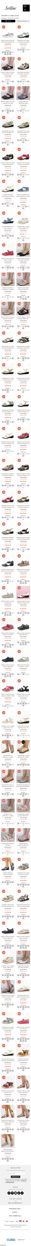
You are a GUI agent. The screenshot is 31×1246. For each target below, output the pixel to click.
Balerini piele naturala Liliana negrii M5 (7, 665)
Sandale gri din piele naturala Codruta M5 (8, 347)
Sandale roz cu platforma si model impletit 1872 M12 (7, 815)
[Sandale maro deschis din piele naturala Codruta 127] (23, 497)
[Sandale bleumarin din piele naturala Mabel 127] (23, 896)
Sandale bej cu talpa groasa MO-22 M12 (23, 756)
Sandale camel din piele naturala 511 (23, 1059)
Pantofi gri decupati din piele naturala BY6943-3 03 (23, 785)
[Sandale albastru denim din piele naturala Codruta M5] (23, 93)
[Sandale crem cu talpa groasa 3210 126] (8, 717)
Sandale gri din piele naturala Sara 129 (8, 379)
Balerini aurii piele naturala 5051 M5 (23, 288)
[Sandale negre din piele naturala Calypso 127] (23, 465)
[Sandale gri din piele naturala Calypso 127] (23, 122)
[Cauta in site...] (25, 13)
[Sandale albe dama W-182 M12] (8, 835)
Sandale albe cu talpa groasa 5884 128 (23, 227)
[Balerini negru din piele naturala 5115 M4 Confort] (8, 93)
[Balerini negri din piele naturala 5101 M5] (8, 64)
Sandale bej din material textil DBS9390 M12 (7, 1150)
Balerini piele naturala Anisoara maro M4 (23, 570)
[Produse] (25, 6)
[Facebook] (9, 1193)
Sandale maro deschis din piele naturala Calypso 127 (7, 474)
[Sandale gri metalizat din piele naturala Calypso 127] (23, 64)
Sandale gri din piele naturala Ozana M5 (23, 41)
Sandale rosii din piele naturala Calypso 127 (23, 442)
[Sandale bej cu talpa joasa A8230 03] (23, 1112)
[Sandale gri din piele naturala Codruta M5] (8, 338)
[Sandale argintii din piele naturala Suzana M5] (23, 987)
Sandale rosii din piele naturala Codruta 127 (7, 506)
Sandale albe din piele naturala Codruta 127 (7, 442)
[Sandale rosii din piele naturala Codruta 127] (8, 497)
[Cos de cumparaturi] (25, 9)
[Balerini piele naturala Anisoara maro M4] (23, 561)
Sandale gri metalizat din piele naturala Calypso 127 (23, 73)
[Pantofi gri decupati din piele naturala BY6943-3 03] (23, 776)
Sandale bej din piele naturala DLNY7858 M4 (7, 1059)
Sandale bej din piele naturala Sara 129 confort (23, 727)
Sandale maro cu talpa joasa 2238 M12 (23, 1091)
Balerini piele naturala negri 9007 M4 (23, 633)
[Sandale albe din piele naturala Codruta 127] (8, 433)
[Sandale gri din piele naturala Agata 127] (8, 401)
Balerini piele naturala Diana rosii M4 (7, 259)
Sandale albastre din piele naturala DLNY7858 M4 (8, 227)
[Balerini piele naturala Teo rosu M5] (23, 1018)
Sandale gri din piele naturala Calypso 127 (23, 131)
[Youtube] (15, 1193)
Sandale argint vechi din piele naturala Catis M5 (8, 905)
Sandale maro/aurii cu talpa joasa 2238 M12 (7, 1121)
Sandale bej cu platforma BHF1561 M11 (23, 844)
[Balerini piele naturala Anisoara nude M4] (8, 308)
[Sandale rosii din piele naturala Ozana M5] (23, 154)
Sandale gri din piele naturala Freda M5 (8, 1028)
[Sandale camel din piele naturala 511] (23, 1050)
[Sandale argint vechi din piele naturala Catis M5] (8, 896)
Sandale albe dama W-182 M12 (7, 844)
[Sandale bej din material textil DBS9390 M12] (8, 1141)
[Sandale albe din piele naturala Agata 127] (23, 401)
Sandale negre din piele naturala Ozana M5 (8, 163)
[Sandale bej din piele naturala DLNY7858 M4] (8, 1050)
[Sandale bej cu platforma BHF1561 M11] (23, 835)
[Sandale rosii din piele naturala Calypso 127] (23, 433)
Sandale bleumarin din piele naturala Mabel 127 (23, 905)
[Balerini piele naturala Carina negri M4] (8, 928)
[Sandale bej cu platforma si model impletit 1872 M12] (8, 747)
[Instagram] (22, 1193)
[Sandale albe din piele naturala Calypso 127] (23, 592)
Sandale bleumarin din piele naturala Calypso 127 (7, 570)
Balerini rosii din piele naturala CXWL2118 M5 (7, 695)
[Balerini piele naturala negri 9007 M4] (23, 624)
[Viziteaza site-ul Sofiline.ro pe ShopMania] (11, 1239)
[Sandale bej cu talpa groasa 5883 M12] (23, 805)
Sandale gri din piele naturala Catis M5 (23, 873)
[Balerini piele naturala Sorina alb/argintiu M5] (8, 32)
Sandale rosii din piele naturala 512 (7, 1091)
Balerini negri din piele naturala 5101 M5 (7, 73)
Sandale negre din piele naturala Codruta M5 (23, 538)
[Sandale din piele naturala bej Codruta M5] (8, 186)
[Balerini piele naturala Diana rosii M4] (8, 250)
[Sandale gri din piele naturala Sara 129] (8, 370)
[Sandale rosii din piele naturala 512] (8, 1082)
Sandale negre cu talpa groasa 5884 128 (23, 317)
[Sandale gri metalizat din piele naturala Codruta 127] (8, 529)
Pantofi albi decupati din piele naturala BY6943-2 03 (23, 966)
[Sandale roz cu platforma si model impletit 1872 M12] (8, 805)
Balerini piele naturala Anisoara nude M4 (7, 317)
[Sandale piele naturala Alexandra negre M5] (23, 338)
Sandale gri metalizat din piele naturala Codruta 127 (8, 538)
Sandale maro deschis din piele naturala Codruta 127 (23, 506)
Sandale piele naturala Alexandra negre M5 (23, 347)
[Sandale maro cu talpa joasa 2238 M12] (23, 1082)
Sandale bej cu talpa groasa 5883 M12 (23, 815)
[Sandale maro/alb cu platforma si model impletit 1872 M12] (8, 279)
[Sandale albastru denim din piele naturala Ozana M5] (8, 864)
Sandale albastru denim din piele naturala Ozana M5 (7, 873)
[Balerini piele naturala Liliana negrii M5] (8, 656)
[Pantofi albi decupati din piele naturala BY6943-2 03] (23, 957)
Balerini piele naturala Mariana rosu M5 (7, 633)
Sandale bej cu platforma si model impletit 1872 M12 (7, 756)
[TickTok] (18, 1193)
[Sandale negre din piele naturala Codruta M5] (23, 529)
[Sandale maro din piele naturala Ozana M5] (8, 987)
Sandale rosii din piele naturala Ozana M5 (23, 163)
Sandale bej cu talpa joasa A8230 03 (23, 1121)
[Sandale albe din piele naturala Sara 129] (23, 370)
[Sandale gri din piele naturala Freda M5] (8, 1018)
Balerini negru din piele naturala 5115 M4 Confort (8, 102)
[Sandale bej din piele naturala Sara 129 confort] (23, 717)
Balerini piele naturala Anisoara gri (7, 602)
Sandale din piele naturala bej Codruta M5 (8, 195)
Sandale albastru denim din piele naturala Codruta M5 (23, 102)
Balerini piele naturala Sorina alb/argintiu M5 (7, 41)
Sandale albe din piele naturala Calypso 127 (23, 602)
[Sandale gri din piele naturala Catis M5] (23, 864)
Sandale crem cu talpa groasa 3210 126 (7, 727)
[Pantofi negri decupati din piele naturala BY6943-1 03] (23, 250)
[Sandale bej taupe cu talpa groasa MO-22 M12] (8, 776)
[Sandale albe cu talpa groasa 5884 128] (23, 218)
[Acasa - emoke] (10, 8)
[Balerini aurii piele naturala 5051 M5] (23, 279)
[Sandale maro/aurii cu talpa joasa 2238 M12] (8, 1112)
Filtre (9, 21)
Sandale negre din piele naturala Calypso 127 (23, 474)
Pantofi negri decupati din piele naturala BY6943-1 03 (23, 259)
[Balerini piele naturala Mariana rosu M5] (8, 624)
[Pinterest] (12, 1193)
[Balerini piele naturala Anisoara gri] (8, 592)
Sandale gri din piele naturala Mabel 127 (8, 131)
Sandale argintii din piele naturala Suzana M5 (23, 996)
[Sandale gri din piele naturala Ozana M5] (23, 32)
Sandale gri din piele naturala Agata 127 (8, 411)
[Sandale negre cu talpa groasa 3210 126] (23, 686)
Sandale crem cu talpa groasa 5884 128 (7, 966)
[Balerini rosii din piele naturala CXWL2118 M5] (8, 686)
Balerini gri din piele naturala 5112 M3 (23, 665)
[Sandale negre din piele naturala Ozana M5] (8, 154)
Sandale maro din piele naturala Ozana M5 (7, 996)
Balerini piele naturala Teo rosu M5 (23, 1028)
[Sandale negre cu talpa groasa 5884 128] (23, 308)
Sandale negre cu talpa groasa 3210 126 (23, 695)
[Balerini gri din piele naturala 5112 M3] (23, 656)
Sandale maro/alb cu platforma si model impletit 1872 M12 (8, 288)
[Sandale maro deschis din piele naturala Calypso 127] (8, 465)
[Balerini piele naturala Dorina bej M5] (23, 928)
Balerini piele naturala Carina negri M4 (7, 937)
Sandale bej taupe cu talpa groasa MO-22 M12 (8, 785)
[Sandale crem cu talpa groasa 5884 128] (8, 957)
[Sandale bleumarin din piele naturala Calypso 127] (8, 561)
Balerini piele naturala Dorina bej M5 (23, 937)
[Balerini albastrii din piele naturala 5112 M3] (23, 186)
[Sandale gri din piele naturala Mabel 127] (8, 122)
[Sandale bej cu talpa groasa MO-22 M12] (23, 747)
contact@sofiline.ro (16, 1203)
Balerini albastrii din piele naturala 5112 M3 (23, 195)
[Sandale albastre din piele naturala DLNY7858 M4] (8, 218)
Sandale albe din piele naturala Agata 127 (23, 411)
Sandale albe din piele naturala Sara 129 (23, 379)
